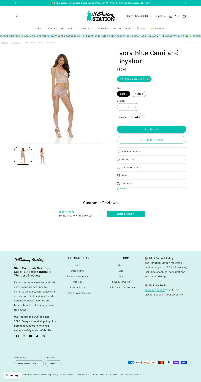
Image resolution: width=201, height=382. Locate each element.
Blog (121, 271)
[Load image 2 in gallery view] (42, 156)
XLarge (139, 94)
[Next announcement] (185, 3)
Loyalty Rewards (121, 282)
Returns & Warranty (77, 276)
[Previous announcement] (15, 3)
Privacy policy (82, 375)
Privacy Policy (77, 287)
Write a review (125, 213)
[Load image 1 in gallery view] (23, 156)
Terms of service (99, 375)
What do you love (155, 290)
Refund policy (67, 375)
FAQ (77, 265)
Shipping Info (78, 271)
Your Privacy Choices (79, 293)
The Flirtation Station (31, 375)
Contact (77, 282)
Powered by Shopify (49, 375)
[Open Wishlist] (177, 16)
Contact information (135, 375)
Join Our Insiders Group (122, 287)
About (121, 265)
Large (123, 94)
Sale (121, 276)
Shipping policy (116, 375)
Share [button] (123, 188)
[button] (17, 16)
